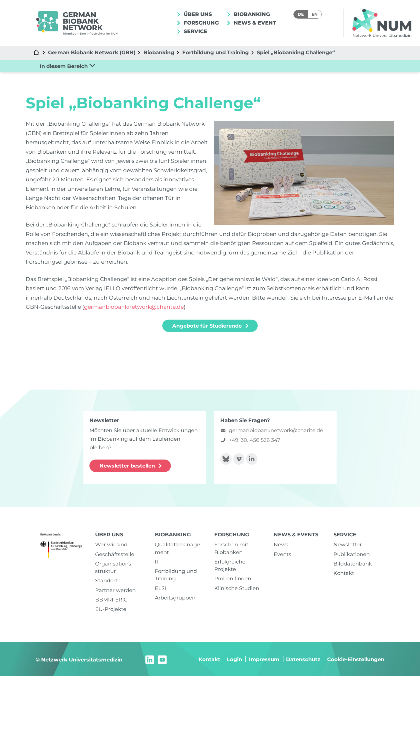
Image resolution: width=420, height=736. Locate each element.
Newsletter (347, 545)
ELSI (160, 588)
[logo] (77, 23)
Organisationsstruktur (114, 567)
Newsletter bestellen (127, 466)
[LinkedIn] (149, 659)
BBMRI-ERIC (111, 600)
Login (234, 659)
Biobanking (158, 52)
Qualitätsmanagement (178, 548)
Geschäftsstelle (114, 554)
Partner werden (115, 590)
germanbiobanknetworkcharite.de (134, 306)
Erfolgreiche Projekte (229, 565)
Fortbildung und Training (215, 52)
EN (314, 14)
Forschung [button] (200, 23)
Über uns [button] (197, 14)
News (281, 545)
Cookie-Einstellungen (355, 659)
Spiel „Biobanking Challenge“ (296, 52)
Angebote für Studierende (207, 326)
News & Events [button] (255, 23)
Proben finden (232, 578)
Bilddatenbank (352, 564)
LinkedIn (251, 459)
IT (157, 562)
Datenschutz (303, 659)
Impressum (264, 659)
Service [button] (194, 31)
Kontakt (343, 573)
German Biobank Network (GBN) (91, 52)
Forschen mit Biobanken (231, 548)
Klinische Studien (236, 588)
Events (282, 554)
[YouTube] (162, 659)
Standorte (108, 580)
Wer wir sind (111, 545)
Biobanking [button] (251, 14)
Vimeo (239, 459)
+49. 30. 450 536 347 (254, 440)
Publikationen (351, 554)
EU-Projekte (110, 609)
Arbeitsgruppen (175, 598)
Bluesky (226, 459)
